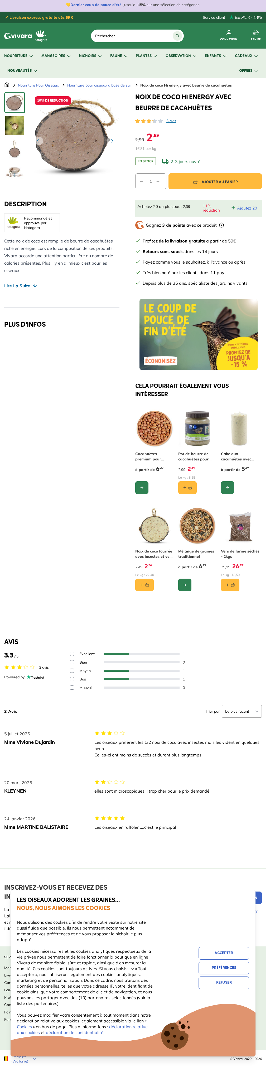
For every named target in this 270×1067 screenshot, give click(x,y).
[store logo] (27, 36)
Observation (178, 56)
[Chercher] (177, 36)
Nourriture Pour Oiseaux (38, 85)
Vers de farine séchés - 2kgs (240, 554)
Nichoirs (87, 56)
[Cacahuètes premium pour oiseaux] (154, 428)
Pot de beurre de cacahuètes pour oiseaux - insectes (194, 456)
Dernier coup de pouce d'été (96, 4)
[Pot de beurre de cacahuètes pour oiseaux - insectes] (197, 428)
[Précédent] (39, 141)
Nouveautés (19, 71)
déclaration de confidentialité (74, 1032)
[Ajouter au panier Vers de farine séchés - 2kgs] (230, 585)
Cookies (25, 1026)
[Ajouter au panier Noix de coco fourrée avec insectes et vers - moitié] (144, 585)
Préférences (224, 968)
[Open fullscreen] (75, 136)
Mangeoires (53, 56)
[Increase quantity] (161, 181)
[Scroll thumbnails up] (15, 98)
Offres (245, 71)
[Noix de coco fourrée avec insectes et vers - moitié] (154, 526)
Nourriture (15, 56)
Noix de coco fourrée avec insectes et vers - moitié (154, 554)
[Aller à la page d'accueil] (6, 85)
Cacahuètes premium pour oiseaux (148, 456)
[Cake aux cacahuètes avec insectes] (240, 428)
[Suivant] (111, 141)
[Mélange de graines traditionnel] (197, 526)
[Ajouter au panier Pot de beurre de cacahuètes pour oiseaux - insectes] (187, 487)
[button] (149, 121)
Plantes (144, 56)
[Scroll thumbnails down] (15, 174)
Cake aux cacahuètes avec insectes (236, 456)
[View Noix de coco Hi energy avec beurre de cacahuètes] (14, 102)
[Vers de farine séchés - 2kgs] (240, 526)
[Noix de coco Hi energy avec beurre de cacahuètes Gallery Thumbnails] (14, 136)
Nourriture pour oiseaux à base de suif (99, 85)
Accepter (224, 953)
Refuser (224, 982)
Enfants (213, 56)
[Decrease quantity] (139, 181)
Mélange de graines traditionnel (196, 554)
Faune (116, 56)
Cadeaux (243, 56)
